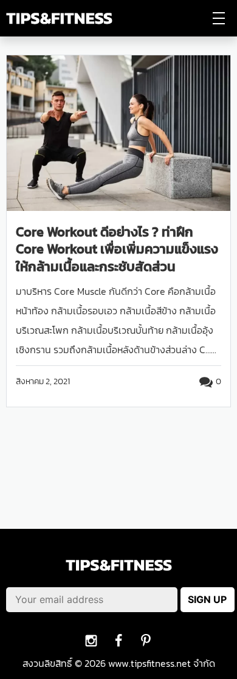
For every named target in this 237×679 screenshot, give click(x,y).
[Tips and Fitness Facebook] (91, 640)
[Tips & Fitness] (59, 18)
